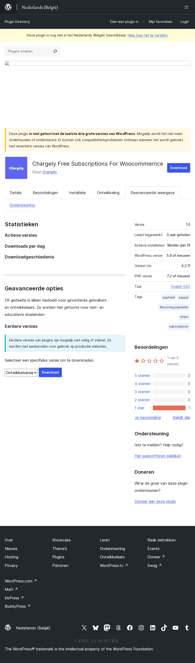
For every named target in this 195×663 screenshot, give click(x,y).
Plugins (58, 557)
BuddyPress (18, 606)
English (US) (180, 286)
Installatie (77, 192)
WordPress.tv (114, 565)
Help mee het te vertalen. (148, 35)
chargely (49, 172)
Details (16, 192)
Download (178, 168)
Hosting (11, 557)
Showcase (61, 540)
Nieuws (11, 548)
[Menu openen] (187, 7)
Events (153, 548)
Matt (11, 589)
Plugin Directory (17, 22)
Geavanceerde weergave (153, 192)
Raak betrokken (161, 540)
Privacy (11, 565)
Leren (105, 540)
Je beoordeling (148, 417)
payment (169, 297)
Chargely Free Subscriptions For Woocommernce (97, 163)
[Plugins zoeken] (55, 51)
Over (9, 540)
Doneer (156, 557)
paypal (183, 297)
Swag (154, 565)
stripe (184, 317)
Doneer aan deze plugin (155, 501)
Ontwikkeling (108, 192)
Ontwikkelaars (112, 557)
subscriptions (178, 326)
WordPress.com (21, 581)
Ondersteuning (22, 205)
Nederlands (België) (33, 628)
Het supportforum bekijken (158, 455)
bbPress (14, 598)
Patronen (60, 565)
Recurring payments (174, 307)
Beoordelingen (45, 192)
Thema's (59, 548)
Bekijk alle (181, 417)
